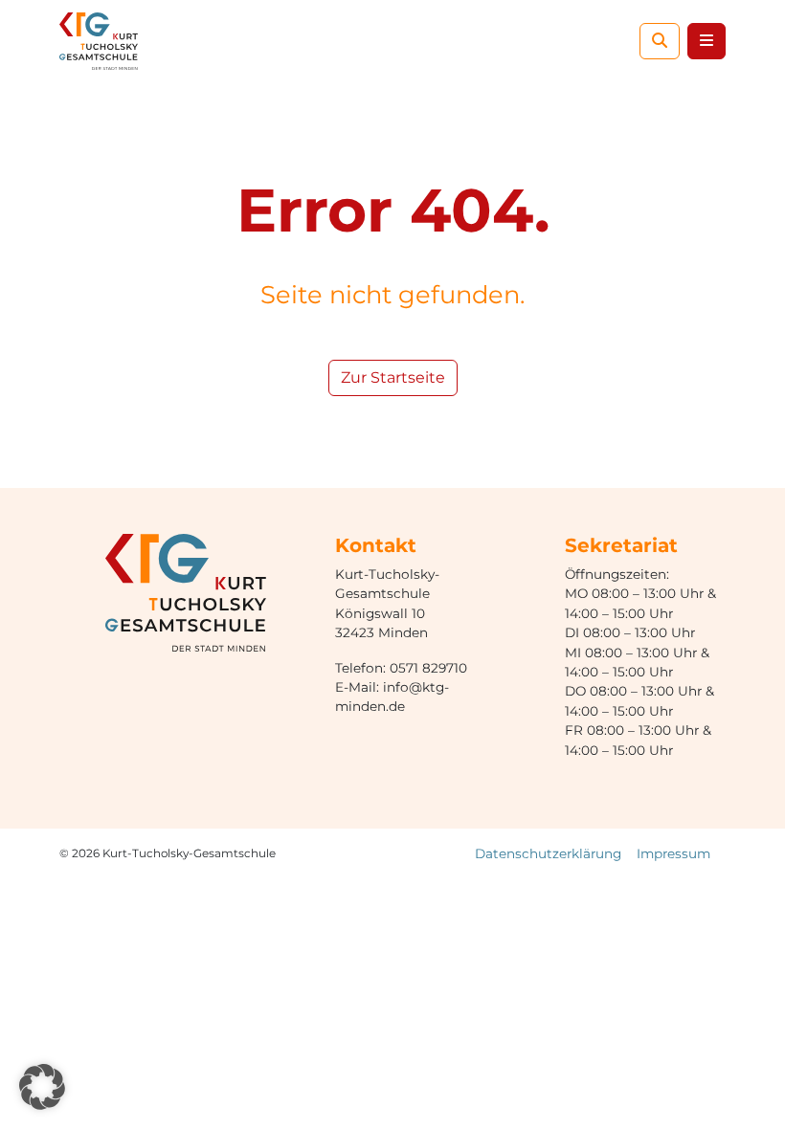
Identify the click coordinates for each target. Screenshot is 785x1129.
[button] (42, 1087)
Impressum (673, 853)
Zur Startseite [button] (393, 377)
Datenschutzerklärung (548, 853)
